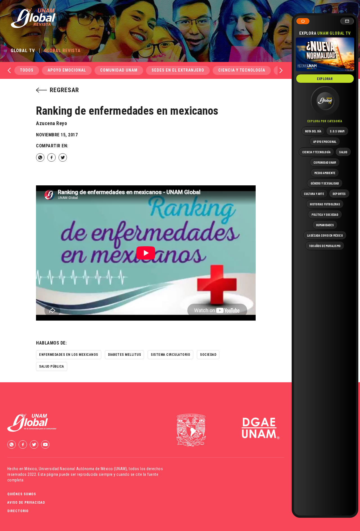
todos (26, 70)
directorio (18, 511)
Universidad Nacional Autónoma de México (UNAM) (83, 468)
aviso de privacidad (26, 503)
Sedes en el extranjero (178, 70)
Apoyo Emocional (67, 70)
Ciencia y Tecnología (241, 70)
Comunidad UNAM (119, 70)
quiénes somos (21, 494)
